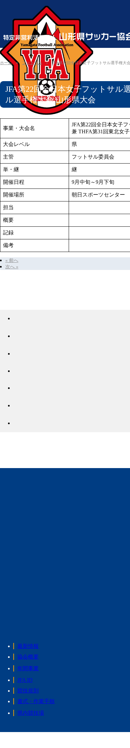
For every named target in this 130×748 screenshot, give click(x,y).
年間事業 (28, 668)
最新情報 (28, 646)
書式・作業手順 (36, 701)
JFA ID (25, 680)
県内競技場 (30, 713)
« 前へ (11, 260)
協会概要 (28, 657)
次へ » (11, 266)
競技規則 (28, 690)
